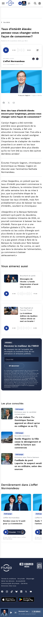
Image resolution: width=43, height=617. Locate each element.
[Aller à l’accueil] (10, 5)
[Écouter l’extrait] (6, 50)
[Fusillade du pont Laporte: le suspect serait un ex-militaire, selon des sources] (7, 459)
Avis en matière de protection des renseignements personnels (19, 378)
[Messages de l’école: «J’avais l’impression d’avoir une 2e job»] (11, 278)
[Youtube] (31, 592)
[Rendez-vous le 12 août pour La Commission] (16, 502)
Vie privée (21, 578)
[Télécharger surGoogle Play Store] (26, 599)
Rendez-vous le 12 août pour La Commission (14, 522)
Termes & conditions (8, 578)
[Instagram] (7, 592)
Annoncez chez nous (8, 586)
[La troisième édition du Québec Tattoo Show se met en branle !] (11, 311)
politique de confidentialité (11, 385)
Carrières (24, 583)
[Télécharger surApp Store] (8, 599)
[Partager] (37, 50)
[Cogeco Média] (26, 567)
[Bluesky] (16, 592)
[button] (11, 612)
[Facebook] (3, 102)
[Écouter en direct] (20, 3)
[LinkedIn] (21, 592)
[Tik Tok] (12, 592)
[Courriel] (13, 102)
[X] (26, 592)
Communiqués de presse (10, 583)
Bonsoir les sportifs (24, 611)
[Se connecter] (39, 3)
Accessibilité (20, 581)
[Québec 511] (39, 568)
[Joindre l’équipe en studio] (29, 3)
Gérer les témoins (7, 581)
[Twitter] (8, 102)
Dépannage (30, 578)
